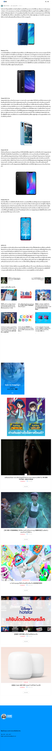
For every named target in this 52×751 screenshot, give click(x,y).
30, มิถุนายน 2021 (30, 636)
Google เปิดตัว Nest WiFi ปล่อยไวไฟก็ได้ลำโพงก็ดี (26, 685)
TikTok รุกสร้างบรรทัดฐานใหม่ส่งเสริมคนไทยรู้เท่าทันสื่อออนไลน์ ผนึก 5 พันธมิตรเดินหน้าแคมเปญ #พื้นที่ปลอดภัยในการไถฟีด (8, 306)
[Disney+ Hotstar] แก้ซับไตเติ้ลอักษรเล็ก (26, 634)
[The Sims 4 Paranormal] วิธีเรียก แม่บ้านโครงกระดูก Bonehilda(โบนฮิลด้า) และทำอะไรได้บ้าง (26, 531)
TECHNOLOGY (25, 682)
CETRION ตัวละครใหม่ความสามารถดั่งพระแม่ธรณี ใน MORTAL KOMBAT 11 (14, 279)
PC (25, 474)
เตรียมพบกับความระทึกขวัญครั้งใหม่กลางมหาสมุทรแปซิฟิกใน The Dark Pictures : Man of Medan (26, 478)
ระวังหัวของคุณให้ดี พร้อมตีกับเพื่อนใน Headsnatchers (26, 583)
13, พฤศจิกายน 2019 (30, 687)
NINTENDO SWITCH (25, 580)
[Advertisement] (26, 350)
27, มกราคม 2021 (30, 534)
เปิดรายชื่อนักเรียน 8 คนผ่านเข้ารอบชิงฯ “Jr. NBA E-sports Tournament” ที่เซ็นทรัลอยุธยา (26, 305)
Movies (25, 631)
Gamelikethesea (6, 5)
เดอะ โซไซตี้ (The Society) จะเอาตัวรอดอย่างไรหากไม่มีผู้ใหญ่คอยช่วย (38, 279)
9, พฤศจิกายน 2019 (30, 585)
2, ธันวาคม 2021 (30, 481)
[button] (12, 393)
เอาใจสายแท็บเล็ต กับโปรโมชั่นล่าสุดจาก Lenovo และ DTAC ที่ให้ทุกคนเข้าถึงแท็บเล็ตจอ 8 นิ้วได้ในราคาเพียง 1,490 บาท (43, 329)
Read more (26, 486)
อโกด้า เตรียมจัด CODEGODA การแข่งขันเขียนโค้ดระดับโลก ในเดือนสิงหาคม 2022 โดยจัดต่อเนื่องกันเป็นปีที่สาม (26, 329)
